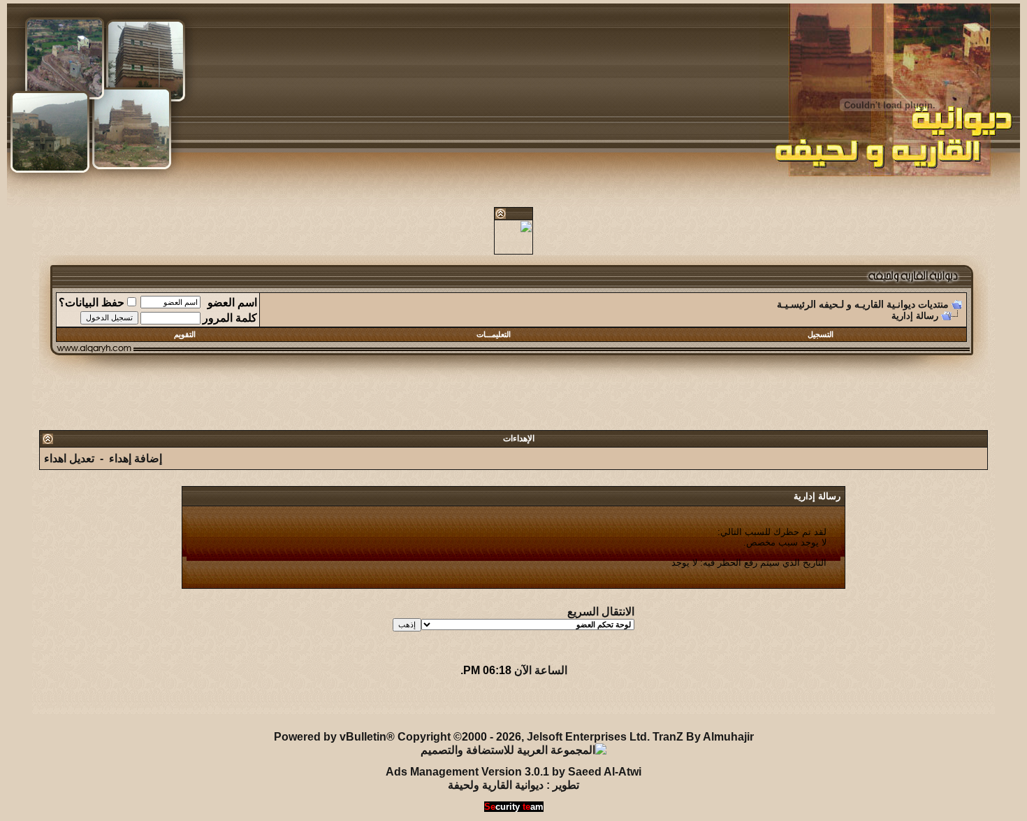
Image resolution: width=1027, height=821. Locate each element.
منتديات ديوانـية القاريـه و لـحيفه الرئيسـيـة (863, 304)
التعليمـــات (493, 334)
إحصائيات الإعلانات (117, 704)
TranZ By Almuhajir (703, 737)
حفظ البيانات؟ (91, 302)
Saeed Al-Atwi (604, 772)
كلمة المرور (230, 318)
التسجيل (820, 334)
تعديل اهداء (69, 458)
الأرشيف (188, 704)
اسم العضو (232, 302)
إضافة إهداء (135, 458)
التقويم (185, 334)
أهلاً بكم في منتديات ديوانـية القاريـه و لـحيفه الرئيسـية (341, 704)
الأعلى (50, 704)
